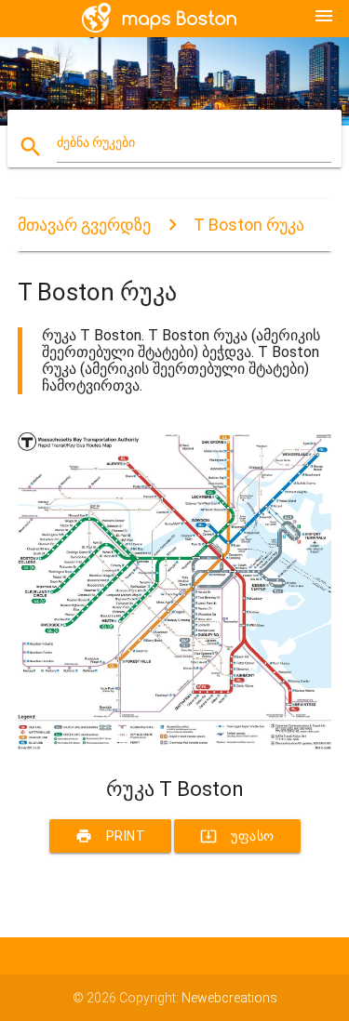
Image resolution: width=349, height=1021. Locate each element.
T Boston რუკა (249, 224)
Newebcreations (229, 997)
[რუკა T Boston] (175, 744)
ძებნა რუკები (96, 142)
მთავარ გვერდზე (84, 224)
